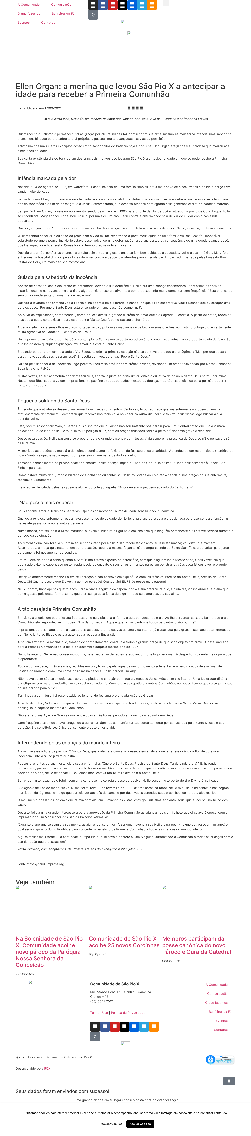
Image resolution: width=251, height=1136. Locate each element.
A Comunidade (29, 4)
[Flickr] (132, 5)
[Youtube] (113, 5)
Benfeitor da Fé (63, 13)
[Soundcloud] (152, 5)
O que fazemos (29, 13)
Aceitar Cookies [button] (140, 1123)
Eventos (24, 22)
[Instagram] (93, 5)
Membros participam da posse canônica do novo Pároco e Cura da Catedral (196, 945)
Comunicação (61, 4)
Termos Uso (99, 1013)
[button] (166, 3)
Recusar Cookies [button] (111, 1123)
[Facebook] (103, 5)
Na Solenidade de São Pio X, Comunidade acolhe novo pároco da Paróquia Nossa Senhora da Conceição (49, 951)
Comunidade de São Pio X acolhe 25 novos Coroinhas (124, 942)
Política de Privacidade (128, 1013)
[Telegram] (142, 5)
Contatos (48, 22)
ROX (47, 1068)
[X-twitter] (122, 5)
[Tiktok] (93, 15)
